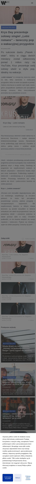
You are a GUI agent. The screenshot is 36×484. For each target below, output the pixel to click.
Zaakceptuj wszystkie (7, 477)
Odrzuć (17, 478)
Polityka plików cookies (28, 477)
